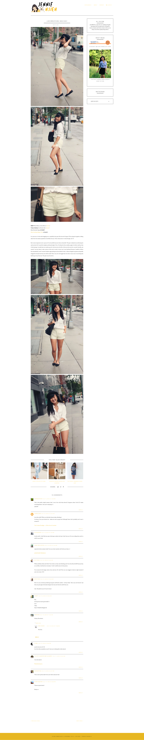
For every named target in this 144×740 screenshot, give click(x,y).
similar (48, 225)
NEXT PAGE (80, 720)
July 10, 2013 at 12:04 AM (48, 513)
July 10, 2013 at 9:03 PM (44, 643)
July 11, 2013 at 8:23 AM (59, 656)
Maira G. (89, 736)
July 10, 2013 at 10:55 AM (45, 595)
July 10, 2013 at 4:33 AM (48, 532)
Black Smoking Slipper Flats (37, 232)
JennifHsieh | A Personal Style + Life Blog (68, 736)
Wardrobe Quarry (38, 664)
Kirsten (37, 614)
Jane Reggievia (39, 545)
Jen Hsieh (41, 625)
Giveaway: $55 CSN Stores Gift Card (100, 46)
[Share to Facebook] (60, 487)
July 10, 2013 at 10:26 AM (47, 579)
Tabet (36, 595)
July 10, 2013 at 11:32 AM (46, 614)
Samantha (37, 670)
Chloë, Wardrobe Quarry (43, 656)
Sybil (36, 643)
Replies (38, 623)
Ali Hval (37, 560)
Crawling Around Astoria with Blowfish (57, 482)
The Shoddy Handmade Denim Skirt (74, 482)
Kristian (37, 579)
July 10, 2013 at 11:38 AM (53, 625)
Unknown (37, 513)
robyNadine (38, 681)
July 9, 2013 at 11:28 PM (49, 498)
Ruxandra (37, 532)
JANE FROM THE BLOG (40, 553)
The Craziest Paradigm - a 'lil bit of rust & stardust (45, 525)
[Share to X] (58, 487)
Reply (81, 509)
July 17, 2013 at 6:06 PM (49, 681)
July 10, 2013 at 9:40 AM (46, 560)
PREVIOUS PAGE (35, 720)
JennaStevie (38, 498)
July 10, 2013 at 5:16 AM (51, 545)
